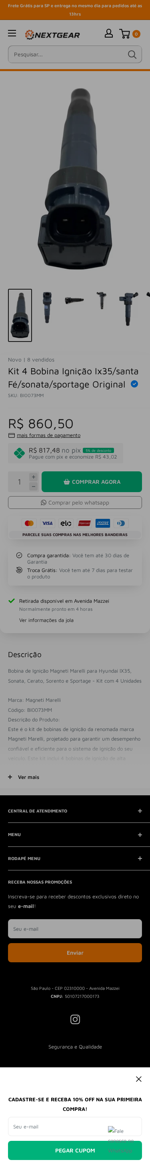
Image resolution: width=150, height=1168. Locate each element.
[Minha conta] (109, 32)
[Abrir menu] (12, 33)
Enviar (75, 952)
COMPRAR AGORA (96, 481)
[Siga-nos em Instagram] (75, 1019)
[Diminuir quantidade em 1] (33, 486)
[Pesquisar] (132, 54)
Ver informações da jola (46, 620)
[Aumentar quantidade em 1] (33, 477)
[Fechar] (139, 1078)
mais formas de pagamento (48, 435)
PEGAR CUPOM (75, 1150)
